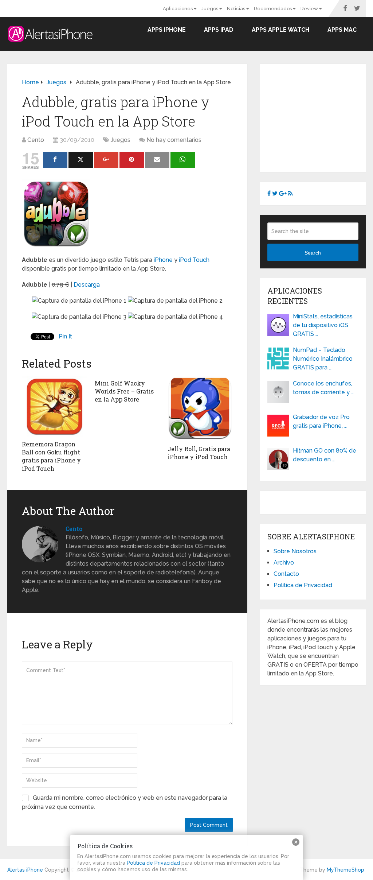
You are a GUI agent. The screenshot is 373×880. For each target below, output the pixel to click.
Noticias (236, 8)
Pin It (65, 336)
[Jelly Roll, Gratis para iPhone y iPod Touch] (200, 408)
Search (313, 253)
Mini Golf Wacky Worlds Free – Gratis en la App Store (124, 391)
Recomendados (273, 8)
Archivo (284, 562)
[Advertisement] (320, 116)
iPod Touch (194, 259)
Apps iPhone (167, 29)
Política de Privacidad (303, 585)
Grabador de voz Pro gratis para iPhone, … (321, 421)
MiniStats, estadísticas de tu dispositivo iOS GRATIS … (323, 325)
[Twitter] (80, 160)
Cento (35, 139)
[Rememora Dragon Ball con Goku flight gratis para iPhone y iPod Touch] (54, 406)
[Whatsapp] (182, 160)
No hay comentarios (173, 139)
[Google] (106, 160)
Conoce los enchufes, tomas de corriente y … (323, 388)
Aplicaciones (178, 8)
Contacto (286, 573)
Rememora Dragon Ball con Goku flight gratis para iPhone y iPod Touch (51, 456)
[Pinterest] (131, 160)
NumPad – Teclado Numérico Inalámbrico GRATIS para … (323, 358)
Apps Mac (342, 29)
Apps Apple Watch (280, 29)
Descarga (87, 284)
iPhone (163, 259)
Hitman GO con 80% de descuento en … (324, 455)
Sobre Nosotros (295, 551)
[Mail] (157, 160)
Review (310, 8)
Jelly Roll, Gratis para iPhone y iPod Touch (199, 453)
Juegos (210, 8)
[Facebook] (55, 160)
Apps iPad (218, 29)
